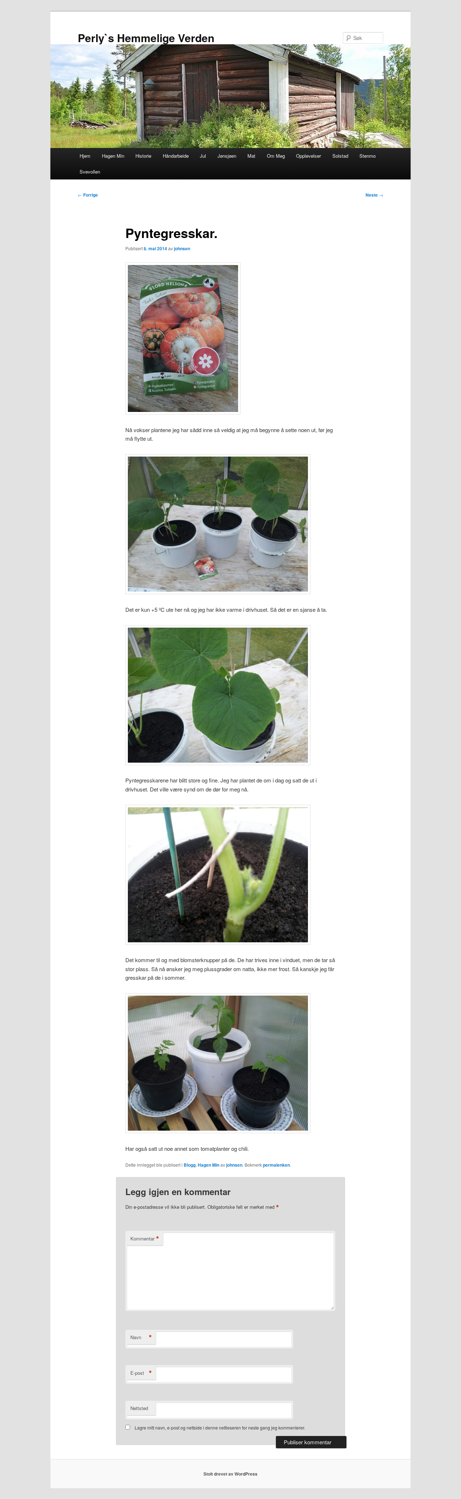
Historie (143, 155)
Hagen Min (113, 155)
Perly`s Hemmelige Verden (146, 37)
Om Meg (276, 155)
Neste (374, 195)
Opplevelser (308, 155)
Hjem (85, 155)
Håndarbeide (176, 155)
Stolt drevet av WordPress (230, 1474)
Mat (251, 155)
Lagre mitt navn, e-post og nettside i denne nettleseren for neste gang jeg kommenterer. (220, 1427)
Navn (141, 1337)
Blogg (190, 1165)
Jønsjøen (227, 155)
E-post (141, 1373)
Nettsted (139, 1408)
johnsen (182, 248)
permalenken (276, 1165)
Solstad (340, 155)
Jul (203, 155)
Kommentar (144, 1238)
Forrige (88, 195)
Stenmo (367, 155)
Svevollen (90, 171)
